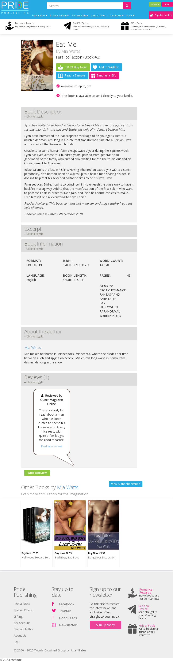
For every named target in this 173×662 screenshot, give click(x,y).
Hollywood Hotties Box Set (36, 557)
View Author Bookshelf (125, 484)
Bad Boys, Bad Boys (67, 557)
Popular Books (162, 15)
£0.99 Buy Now (75, 67)
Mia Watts (70, 51)
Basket (138, 23)
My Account (22, 623)
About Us (20, 635)
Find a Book (22, 604)
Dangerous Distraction (101, 557)
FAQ (17, 642)
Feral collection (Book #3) (78, 57)
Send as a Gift (106, 75)
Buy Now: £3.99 (30, 553)
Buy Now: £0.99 (63, 553)
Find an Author (80, 15)
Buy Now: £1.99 (96, 553)
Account (154, 4)
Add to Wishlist (109, 67)
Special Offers (99, 15)
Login (167, 4)
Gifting (18, 616)
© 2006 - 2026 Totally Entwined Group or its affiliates (50, 650)
